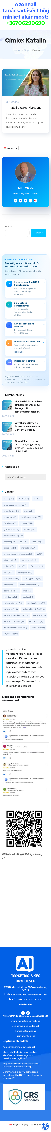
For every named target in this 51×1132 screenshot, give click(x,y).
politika (9, 566)
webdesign (11, 597)
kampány (29, 529)
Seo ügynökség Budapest (25, 1025)
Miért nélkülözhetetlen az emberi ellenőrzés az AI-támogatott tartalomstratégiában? (29, 406)
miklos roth (10, 560)
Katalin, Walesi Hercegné (25, 107)
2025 (9, 498)
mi (39, 554)
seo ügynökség (32, 578)
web (27, 590)
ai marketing (12, 511)
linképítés (10, 548)
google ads (11, 529)
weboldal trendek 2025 (16, 615)
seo (8, 572)
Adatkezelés (25, 1004)
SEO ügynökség (28, 1015)
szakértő (9, 584)
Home (17, 50)
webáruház (36, 621)
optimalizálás (29, 560)
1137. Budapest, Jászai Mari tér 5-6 (29, 994)
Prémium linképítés (25, 1035)
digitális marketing (31, 517)
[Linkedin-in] (28, 1013)
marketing (28, 548)
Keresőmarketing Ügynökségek (19, 1046)
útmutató (38, 627)
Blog (26, 50)
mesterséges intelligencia (18, 554)
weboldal (11, 609)
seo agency (25, 572)
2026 (24, 498)
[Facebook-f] (23, 1013)
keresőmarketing (13, 535)
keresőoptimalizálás (15, 541)
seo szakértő (11, 578)
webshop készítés (14, 621)
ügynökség (11, 633)
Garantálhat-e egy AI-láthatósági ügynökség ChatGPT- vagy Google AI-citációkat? (30, 446)
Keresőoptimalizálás (25, 1030)
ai (37, 498)
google (27, 523)
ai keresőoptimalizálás (15, 505)
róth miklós (36, 566)
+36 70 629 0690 (33, 999)
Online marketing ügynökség (25, 1020)
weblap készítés (13, 603)
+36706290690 (25, 23)
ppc (22, 566)
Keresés (9, 226)
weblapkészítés (36, 603)
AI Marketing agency (34, 988)
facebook (10, 523)
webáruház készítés (15, 627)
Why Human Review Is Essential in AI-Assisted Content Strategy (28, 426)
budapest (10, 517)
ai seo (28, 511)
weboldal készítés (34, 609)
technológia (11, 590)
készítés (37, 541)
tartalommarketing (30, 584)
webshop (39, 615)
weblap (27, 597)
